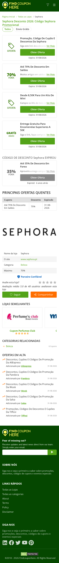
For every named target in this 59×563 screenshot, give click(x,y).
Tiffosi (24, 415)
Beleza (24, 264)
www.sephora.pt (29, 259)
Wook (24, 390)
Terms (5, 502)
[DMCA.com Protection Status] (29, 554)
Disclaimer (8, 511)
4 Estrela (51, 282)
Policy (5, 507)
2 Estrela (43, 282)
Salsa (23, 403)
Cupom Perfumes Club (22, 330)
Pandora (25, 378)
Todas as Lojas (25, 16)
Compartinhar (45, 294)
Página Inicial (8, 16)
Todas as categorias (12, 494)
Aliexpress (26, 366)
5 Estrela (54, 282)
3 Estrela (47, 282)
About (5, 498)
